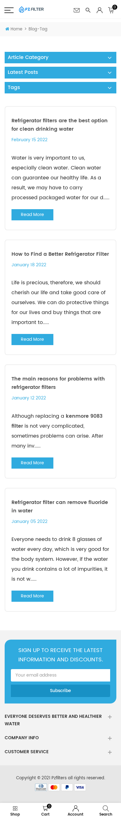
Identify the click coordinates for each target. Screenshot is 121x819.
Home (16, 29)
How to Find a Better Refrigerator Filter (60, 254)
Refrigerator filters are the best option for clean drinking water (59, 125)
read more (32, 214)
